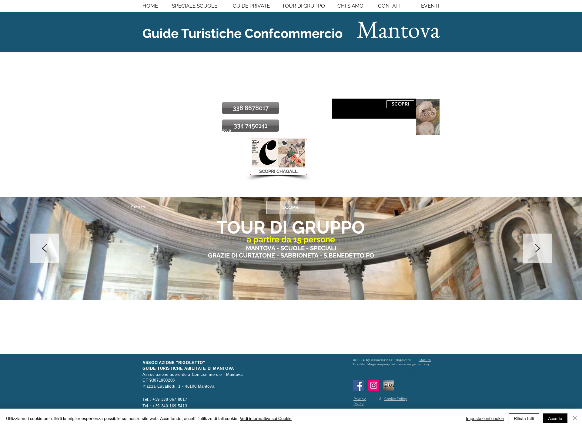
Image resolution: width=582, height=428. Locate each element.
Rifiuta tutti (524, 418)
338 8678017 (155, 155)
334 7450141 (155, 170)
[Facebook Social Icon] (358, 385)
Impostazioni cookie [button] (485, 418)
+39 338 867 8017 (169, 399)
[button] (278, 153)
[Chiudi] (574, 418)
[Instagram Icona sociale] (373, 385)
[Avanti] (537, 249)
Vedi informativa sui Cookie (266, 418)
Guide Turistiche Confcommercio (242, 33)
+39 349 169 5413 (169, 406)
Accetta (555, 418)
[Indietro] (44, 249)
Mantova (398, 29)
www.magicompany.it (416, 364)
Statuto (425, 360)
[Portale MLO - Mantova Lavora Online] (388, 385)
